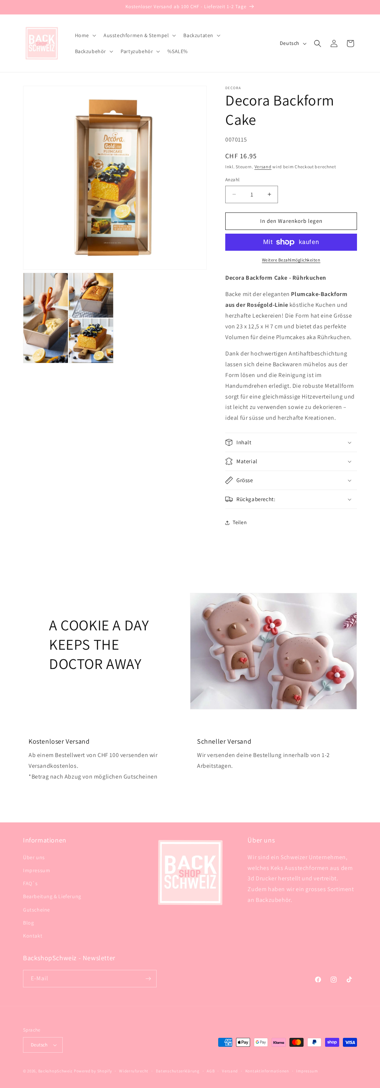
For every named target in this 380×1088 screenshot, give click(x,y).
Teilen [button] (240, 522)
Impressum (36, 870)
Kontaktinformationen (267, 1071)
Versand (263, 166)
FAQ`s (30, 883)
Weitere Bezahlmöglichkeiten (291, 260)
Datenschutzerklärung (178, 1071)
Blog (28, 922)
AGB (210, 1071)
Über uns (34, 857)
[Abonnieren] (148, 978)
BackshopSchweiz (55, 1071)
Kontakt (32, 935)
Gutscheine (36, 909)
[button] (85, 35)
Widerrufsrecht (133, 1071)
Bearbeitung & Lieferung (52, 896)
